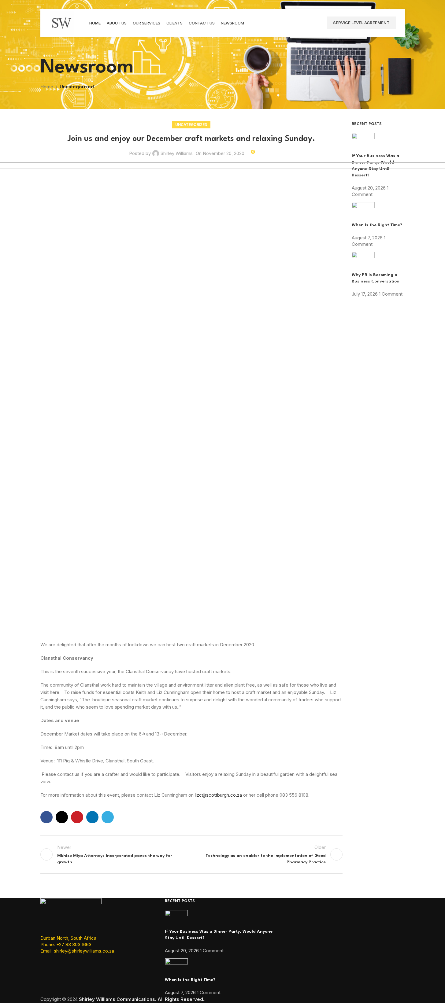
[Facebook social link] (46, 817)
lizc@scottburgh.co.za (218, 795)
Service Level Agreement (361, 22)
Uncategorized (77, 87)
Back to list (191, 854)
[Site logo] (62, 22)
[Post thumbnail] (363, 143)
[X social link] (62, 817)
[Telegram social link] (108, 817)
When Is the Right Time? (190, 980)
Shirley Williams (177, 153)
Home (46, 87)
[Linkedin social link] (92, 817)
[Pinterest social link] (77, 817)
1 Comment (212, 950)
